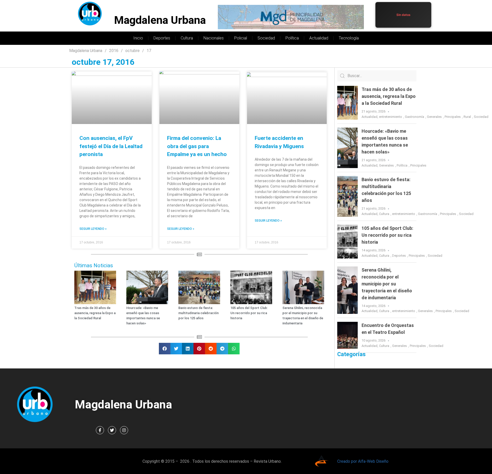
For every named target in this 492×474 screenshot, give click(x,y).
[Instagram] (124, 430)
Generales (434, 117)
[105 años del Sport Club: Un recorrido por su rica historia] (347, 242)
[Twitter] (112, 430)
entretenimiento (390, 117)
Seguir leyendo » (93, 229)
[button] (164, 348)
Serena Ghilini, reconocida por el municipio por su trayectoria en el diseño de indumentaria (387, 283)
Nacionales (213, 38)
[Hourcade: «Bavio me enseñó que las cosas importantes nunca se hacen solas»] (347, 148)
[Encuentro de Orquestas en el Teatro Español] (347, 335)
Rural (467, 117)
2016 (113, 50)
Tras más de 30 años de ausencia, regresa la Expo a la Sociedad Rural (95, 313)
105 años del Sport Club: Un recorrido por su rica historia (249, 313)
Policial (240, 38)
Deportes (161, 38)
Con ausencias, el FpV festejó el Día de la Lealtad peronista (110, 146)
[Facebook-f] (100, 430)
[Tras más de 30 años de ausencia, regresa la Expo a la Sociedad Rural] (347, 103)
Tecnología (349, 38)
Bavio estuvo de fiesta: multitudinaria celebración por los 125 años (198, 313)
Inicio (138, 38)
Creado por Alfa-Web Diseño (362, 461)
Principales (453, 117)
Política (292, 38)
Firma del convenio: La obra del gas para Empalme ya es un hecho (197, 146)
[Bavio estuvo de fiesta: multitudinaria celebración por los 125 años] (347, 196)
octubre (132, 50)
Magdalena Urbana (160, 20)
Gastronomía (414, 117)
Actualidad (318, 38)
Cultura (187, 38)
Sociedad (266, 38)
